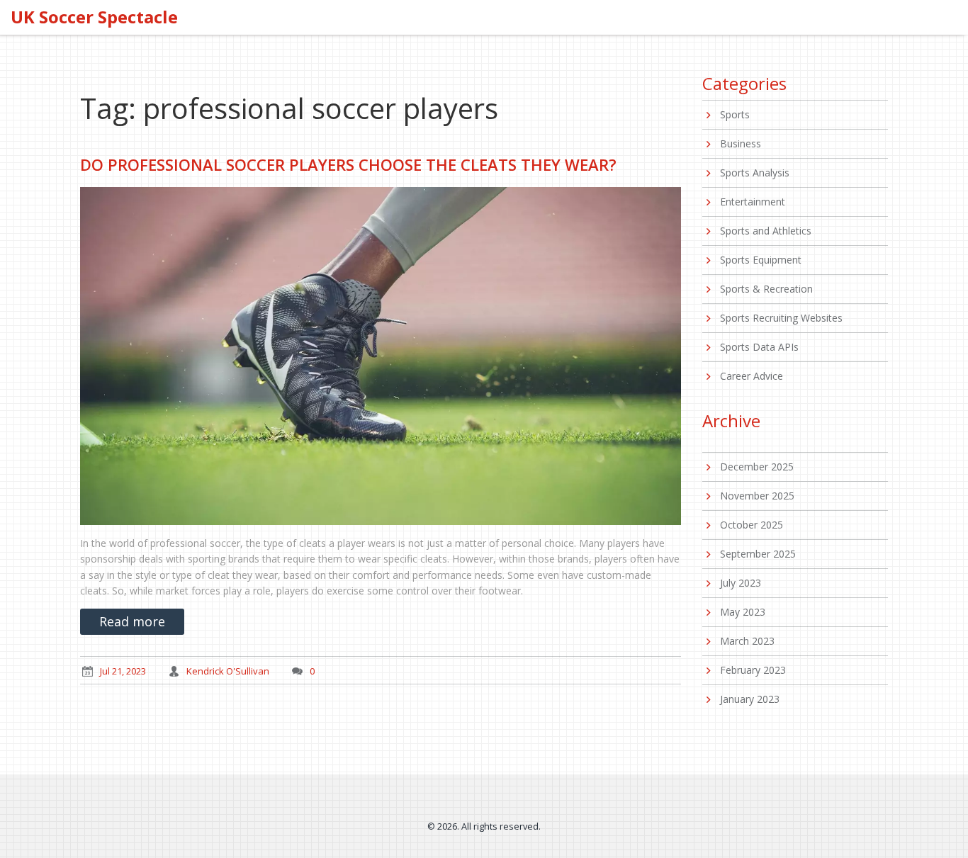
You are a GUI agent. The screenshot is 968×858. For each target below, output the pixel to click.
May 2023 (742, 612)
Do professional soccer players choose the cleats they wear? (348, 164)
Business (740, 143)
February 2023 (753, 670)
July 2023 (740, 582)
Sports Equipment (760, 259)
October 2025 (751, 524)
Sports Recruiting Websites (781, 317)
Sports (735, 114)
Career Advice (751, 376)
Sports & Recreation (766, 288)
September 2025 (758, 553)
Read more (132, 621)
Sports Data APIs (759, 347)
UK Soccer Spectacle (94, 17)
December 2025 (757, 466)
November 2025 (757, 495)
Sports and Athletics (765, 230)
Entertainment (752, 201)
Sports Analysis (754, 172)
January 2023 (750, 699)
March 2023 (747, 641)
